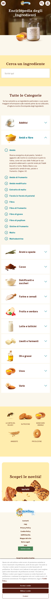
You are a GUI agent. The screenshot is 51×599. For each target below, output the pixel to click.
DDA (25, 545)
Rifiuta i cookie (25, 591)
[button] (3, 3)
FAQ (25, 524)
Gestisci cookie (25, 549)
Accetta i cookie (25, 586)
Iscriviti (25, 489)
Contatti (25, 520)
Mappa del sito (25, 538)
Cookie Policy (25, 531)
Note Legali (25, 542)
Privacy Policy (25, 527)
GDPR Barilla (25, 535)
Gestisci (25, 596)
